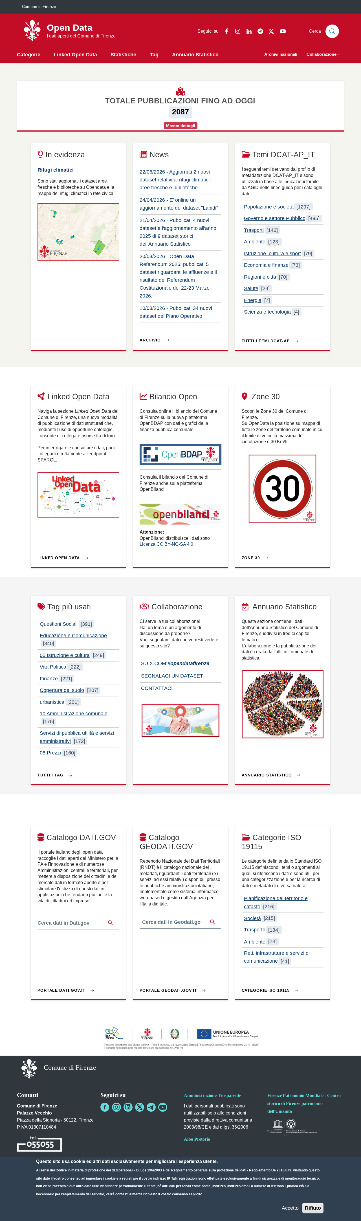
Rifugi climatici (56, 170)
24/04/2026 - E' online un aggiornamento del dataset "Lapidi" (179, 204)
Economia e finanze (266, 265)
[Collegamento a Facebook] (104, 1107)
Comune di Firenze (39, 6)
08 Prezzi (50, 753)
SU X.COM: (174, 663)
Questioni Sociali (59, 624)
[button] (324, 54)
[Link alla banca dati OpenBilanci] (180, 517)
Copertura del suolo (62, 690)
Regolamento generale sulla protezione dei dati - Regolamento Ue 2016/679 (231, 1170)
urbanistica (52, 702)
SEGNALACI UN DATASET (171, 676)
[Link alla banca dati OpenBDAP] (180, 457)
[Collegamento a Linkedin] (128, 1107)
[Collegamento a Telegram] (151, 1107)
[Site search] (332, 31)
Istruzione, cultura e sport (272, 253)
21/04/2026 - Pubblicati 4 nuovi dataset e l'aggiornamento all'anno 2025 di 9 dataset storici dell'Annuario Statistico (178, 232)
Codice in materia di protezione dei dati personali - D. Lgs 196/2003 (109, 1170)
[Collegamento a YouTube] (162, 1107)
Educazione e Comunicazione (73, 635)
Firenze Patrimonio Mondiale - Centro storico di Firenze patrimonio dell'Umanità (304, 1103)
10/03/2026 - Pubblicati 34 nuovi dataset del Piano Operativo (176, 312)
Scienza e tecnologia (267, 312)
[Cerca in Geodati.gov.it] (212, 922)
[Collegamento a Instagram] (116, 1107)
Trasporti (254, 230)
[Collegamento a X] (139, 1107)
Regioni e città (260, 277)
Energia (252, 300)
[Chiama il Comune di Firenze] (39, 1144)
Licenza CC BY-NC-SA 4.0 (166, 544)
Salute (251, 288)
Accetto (290, 1208)
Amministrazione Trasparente (212, 1095)
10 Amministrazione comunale (73, 713)
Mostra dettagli (180, 125)
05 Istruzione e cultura (65, 655)
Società (252, 918)
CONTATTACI (156, 688)
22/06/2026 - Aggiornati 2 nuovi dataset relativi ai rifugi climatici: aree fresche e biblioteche (175, 179)
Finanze (49, 678)
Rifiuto (313, 1208)
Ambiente (254, 242)
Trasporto (254, 930)
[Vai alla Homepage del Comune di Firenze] (29, 1068)
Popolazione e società (269, 207)
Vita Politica (53, 667)
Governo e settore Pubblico (274, 218)
